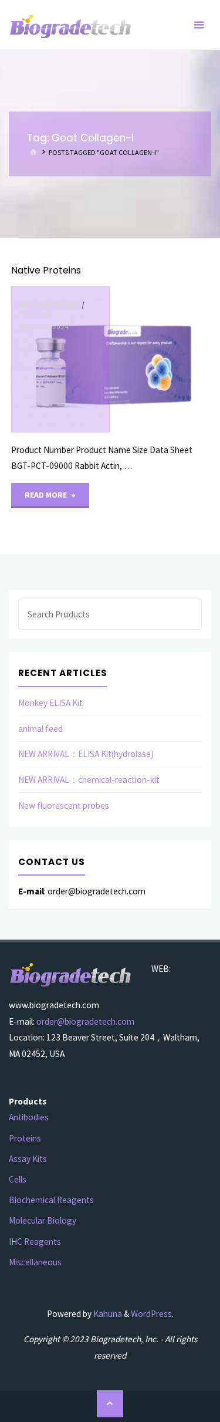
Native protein (55, 305)
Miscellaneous (35, 1262)
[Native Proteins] (159, 359)
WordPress (151, 1313)
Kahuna (107, 1313)
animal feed (40, 728)
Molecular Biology (42, 1220)
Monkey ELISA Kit (50, 702)
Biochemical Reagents (51, 1199)
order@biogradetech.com (85, 1021)
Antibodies (29, 1117)
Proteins (36, 314)
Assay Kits (28, 1158)
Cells (17, 1179)
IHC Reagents (35, 1241)
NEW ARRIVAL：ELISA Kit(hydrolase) (86, 753)
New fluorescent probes (63, 805)
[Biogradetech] (71, 25)
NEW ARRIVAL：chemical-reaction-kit (89, 779)
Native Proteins (46, 270)
